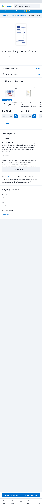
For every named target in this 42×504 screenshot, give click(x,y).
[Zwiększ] (11, 116)
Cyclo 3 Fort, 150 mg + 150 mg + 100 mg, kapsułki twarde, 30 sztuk (28, 104)
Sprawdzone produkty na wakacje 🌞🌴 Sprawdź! (20, 11)
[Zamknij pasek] (39, 11)
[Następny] (38, 123)
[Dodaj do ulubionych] (38, 22)
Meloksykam (5, 214)
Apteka (4, 15)
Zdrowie (11, 15)
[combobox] (27, 6)
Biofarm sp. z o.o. (12, 176)
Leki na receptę (21, 15)
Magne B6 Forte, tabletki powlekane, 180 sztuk (9, 104)
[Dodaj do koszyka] (16, 116)
